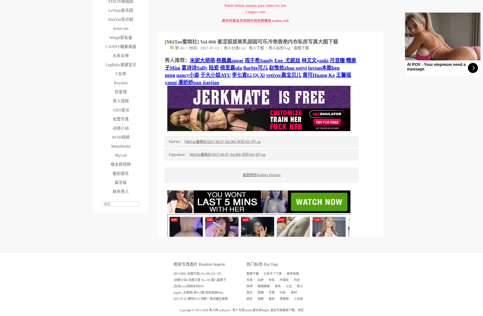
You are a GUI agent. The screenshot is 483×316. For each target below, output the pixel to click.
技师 (250, 286)
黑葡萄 (284, 299)
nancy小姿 (187, 75)
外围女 (284, 280)
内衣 (297, 280)
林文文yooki (315, 60)
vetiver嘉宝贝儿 (283, 75)
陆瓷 (214, 67)
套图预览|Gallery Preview (262, 175)
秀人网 (213, 310)
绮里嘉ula (231, 67)
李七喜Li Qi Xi (248, 75)
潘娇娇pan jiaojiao (198, 82)
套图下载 (301, 48)
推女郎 (257, 310)
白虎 (261, 280)
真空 (250, 292)
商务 (278, 286)
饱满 (261, 292)
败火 (300, 286)
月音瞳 (337, 60)
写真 (272, 292)
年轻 (272, 280)
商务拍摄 (293, 273)
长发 (250, 280)
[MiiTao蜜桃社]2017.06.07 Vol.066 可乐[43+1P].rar (222, 142)
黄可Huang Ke (319, 75)
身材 (294, 292)
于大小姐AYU (215, 75)
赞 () (179, 48)
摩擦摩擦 (264, 286)
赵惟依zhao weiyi (288, 67)
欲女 (250, 299)
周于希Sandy (259, 60)
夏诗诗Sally (195, 67)
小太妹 (298, 299)
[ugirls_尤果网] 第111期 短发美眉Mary (199, 292)
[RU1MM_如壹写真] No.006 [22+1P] (197, 273)
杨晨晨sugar (230, 60)
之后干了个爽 (273, 273)
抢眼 (261, 299)
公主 (289, 286)
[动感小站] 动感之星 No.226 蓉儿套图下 (200, 280)
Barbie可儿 (255, 67)
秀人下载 (256, 48)
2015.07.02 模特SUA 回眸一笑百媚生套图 (201, 299)
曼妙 (272, 299)
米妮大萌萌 (202, 60)
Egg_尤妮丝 (287, 60)
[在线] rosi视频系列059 (189, 286)
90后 (283, 292)
